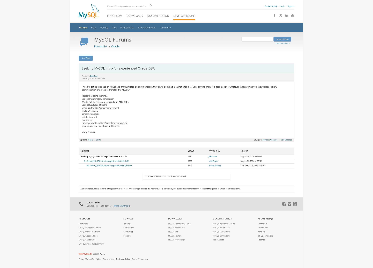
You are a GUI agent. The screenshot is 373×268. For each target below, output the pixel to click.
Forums (83, 27)
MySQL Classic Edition (88, 236)
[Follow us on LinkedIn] (285, 16)
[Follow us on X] (279, 16)
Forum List (100, 46)
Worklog (104, 27)
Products (84, 218)
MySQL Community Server (179, 224)
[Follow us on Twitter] (289, 205)
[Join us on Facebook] (273, 16)
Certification (128, 227)
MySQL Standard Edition (89, 232)
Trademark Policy (123, 259)
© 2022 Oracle (99, 254)
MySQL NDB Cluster (176, 227)
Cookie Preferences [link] (140, 259)
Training (126, 224)
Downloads (134, 15)
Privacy (82, 259)
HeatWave (83, 224)
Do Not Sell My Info (93, 259)
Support (127, 236)
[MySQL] (89, 12)
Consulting (128, 232)
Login (282, 6)
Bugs (93, 27)
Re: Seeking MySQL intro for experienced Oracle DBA (106, 161)
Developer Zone (184, 15)
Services (128, 218)
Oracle (115, 46)
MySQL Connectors (221, 236)
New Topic (86, 58)
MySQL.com (114, 15)
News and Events (147, 27)
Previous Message (270, 140)
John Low (213, 156)
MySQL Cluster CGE (87, 240)
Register (291, 6)
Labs (114, 27)
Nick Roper (213, 161)
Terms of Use (108, 259)
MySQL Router (174, 236)
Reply (90, 140)
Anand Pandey (215, 165)
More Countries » (121, 206)
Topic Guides (218, 240)
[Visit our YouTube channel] (291, 16)
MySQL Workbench (176, 240)
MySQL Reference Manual (224, 224)
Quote (98, 140)
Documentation (158, 15)
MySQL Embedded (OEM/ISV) (91, 244)
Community (165, 27)
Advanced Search (282, 43)
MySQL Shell (173, 232)
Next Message (286, 140)
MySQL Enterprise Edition (90, 227)
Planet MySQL (127, 27)
